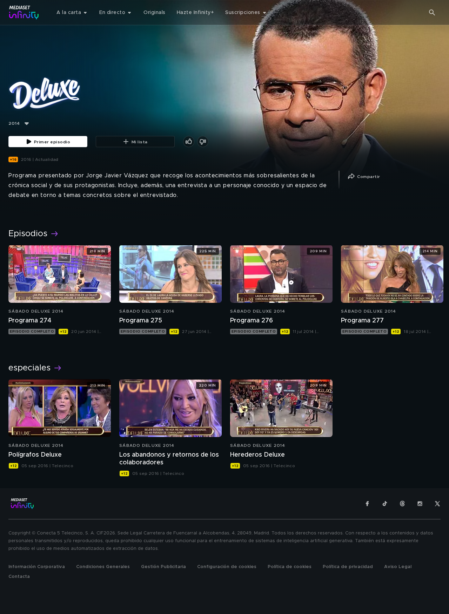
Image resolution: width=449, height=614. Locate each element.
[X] (437, 503)
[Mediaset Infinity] (24, 12)
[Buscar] (432, 12)
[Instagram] (420, 503)
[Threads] (402, 503)
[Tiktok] (385, 503)
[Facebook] (367, 503)
